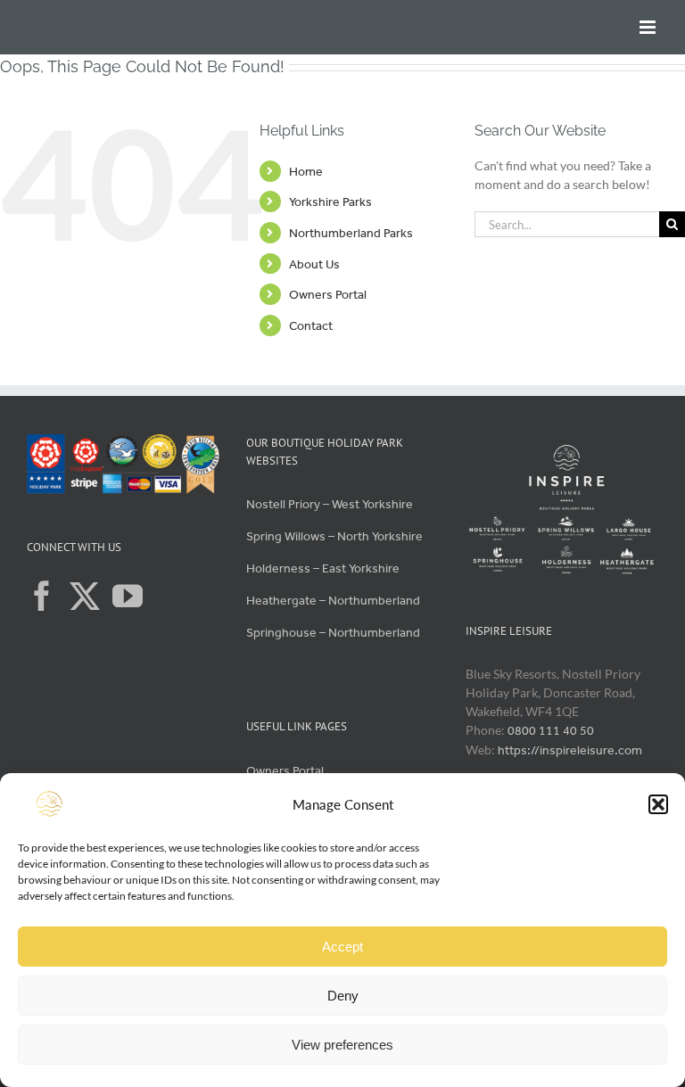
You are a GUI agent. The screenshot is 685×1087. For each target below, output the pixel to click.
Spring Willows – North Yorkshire (334, 536)
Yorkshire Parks (330, 202)
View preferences (342, 1044)
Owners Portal (328, 294)
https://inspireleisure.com (570, 750)
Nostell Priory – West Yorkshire (329, 504)
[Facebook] (42, 596)
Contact (311, 326)
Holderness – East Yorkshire (323, 568)
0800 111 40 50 (551, 730)
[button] (658, 804)
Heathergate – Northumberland (333, 600)
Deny (343, 995)
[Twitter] (85, 596)
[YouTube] (127, 596)
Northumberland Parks (351, 233)
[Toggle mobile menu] (649, 27)
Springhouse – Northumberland (333, 632)
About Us (314, 264)
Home (306, 171)
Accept (342, 946)
